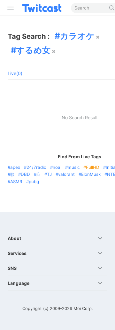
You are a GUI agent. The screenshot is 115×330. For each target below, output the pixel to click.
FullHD (92, 167)
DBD (25, 174)
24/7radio (36, 167)
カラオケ (77, 36)
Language (18, 283)
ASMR (16, 181)
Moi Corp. (83, 308)
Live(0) (15, 73)
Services (17, 253)
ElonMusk (91, 174)
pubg (34, 181)
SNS (12, 268)
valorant (66, 174)
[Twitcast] (43, 8)
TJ (49, 174)
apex (15, 167)
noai (57, 167)
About (14, 238)
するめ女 (33, 50)
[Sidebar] (9, 8)
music (74, 167)
